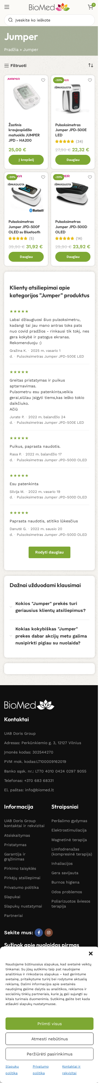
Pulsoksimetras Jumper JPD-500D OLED (71, 226)
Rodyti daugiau (49, 552)
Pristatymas (15, 844)
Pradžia (11, 49)
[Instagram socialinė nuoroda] (49, 932)
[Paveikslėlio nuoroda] (29, 704)
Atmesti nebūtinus (49, 1038)
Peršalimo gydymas (69, 821)
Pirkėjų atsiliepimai (22, 878)
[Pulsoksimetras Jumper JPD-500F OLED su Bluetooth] (26, 194)
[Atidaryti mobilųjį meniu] (6, 6)
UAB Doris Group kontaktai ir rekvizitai (24, 823)
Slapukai (12, 897)
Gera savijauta (64, 873)
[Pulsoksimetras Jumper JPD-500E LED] (73, 97)
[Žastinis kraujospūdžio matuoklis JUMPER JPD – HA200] (26, 97)
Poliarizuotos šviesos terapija (70, 903)
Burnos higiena (65, 882)
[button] (91, 953)
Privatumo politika (21, 887)
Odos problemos (66, 892)
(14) (79, 239)
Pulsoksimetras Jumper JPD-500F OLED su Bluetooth (24, 226)
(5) (31, 239)
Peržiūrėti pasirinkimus (50, 1054)
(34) (79, 142)
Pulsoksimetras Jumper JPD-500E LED (71, 130)
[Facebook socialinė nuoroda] (39, 932)
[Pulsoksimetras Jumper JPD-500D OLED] (73, 194)
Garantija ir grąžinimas (15, 856)
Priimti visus (49, 1023)
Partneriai (13, 915)
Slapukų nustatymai (23, 906)
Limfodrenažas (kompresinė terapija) (71, 851)
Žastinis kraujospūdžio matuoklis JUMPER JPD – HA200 (24, 132)
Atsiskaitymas (17, 835)
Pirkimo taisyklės (20, 868)
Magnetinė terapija (69, 840)
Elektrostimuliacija (69, 830)
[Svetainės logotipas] (49, 6)
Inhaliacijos (62, 863)
